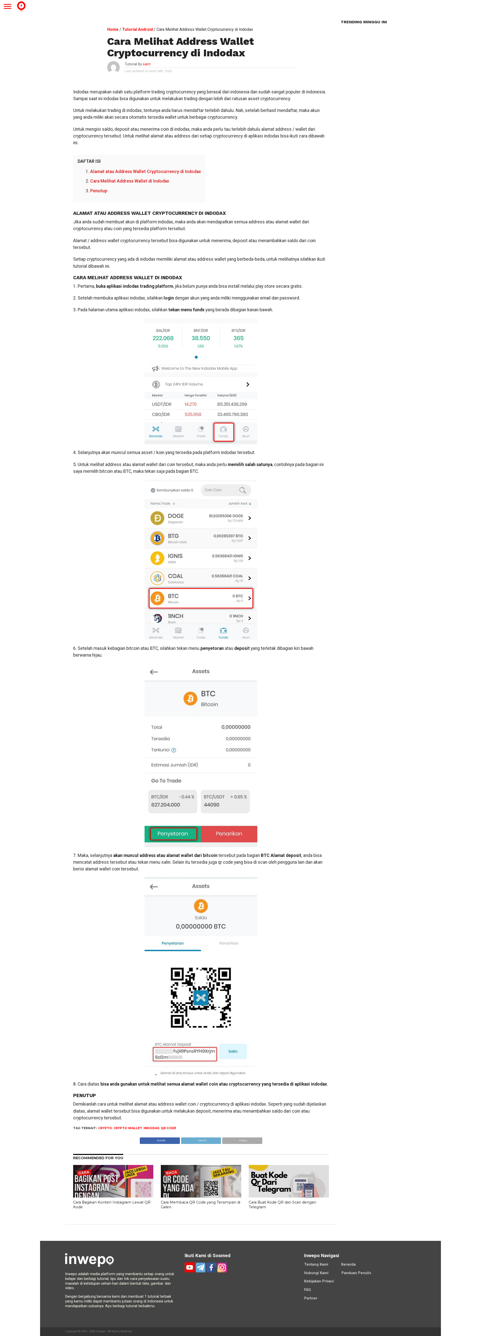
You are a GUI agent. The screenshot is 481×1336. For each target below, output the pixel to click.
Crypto (105, 1128)
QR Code (168, 1128)
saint (147, 64)
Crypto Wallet (127, 1128)
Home (112, 29)
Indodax (151, 1128)
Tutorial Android (137, 29)
